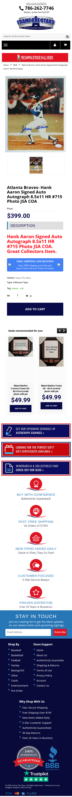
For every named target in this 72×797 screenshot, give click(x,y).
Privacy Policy (44, 675)
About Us (42, 655)
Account (41, 680)
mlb (22, 288)
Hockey (15, 665)
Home (6, 65)
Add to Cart (35, 309)
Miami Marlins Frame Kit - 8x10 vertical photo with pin (51, 389)
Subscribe (60, 632)
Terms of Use (44, 670)
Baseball (16, 650)
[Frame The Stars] (36, 23)
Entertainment (19, 685)
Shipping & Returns (48, 665)
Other (14, 675)
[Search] (67, 37)
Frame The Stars (23, 278)
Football (15, 660)
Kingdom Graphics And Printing (18, 787)
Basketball (17, 655)
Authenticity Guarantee (50, 660)
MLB (15, 65)
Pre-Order (17, 690)
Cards (14, 680)
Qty (8, 296)
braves (15, 288)
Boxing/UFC (17, 670)
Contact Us (43, 685)
